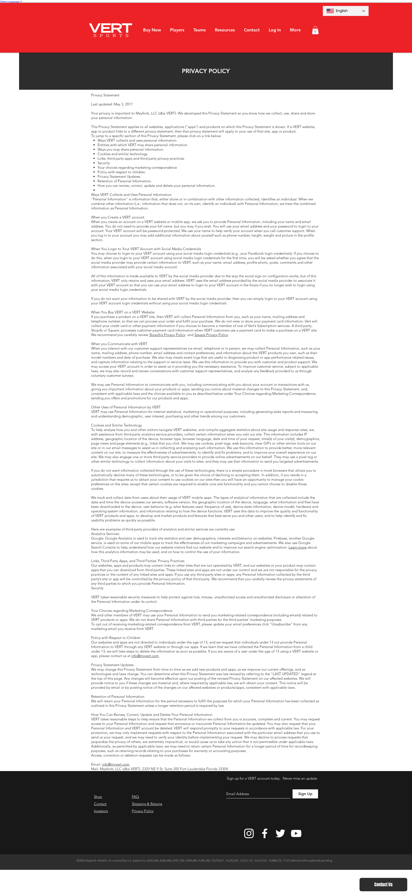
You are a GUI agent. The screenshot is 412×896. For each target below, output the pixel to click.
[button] (177, 30)
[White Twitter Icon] (280, 833)
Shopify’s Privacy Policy (167, 334)
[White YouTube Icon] (296, 833)
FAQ (135, 796)
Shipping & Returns (147, 804)
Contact (100, 804)
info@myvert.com (145, 655)
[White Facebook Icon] (264, 833)
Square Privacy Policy (211, 334)
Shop (98, 796)
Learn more (297, 547)
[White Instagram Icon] (248, 833)
